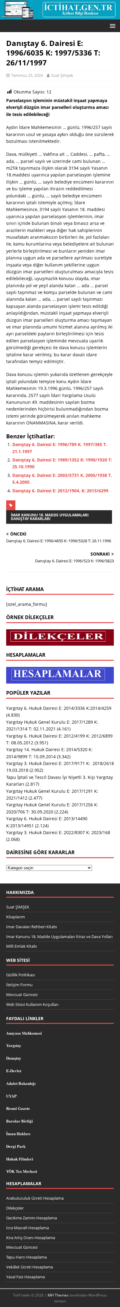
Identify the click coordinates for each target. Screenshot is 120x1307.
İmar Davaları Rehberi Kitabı (31, 926)
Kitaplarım (15, 917)
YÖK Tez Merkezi (21, 1171)
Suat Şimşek (62, 75)
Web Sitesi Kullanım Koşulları (32, 1004)
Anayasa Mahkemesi (24, 1033)
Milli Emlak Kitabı (21, 946)
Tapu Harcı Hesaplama (26, 1257)
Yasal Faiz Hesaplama (25, 1277)
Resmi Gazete (18, 1108)
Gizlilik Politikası (20, 975)
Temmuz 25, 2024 (27, 75)
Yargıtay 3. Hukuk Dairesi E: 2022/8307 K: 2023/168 (58, 832)
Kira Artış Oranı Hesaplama (30, 1237)
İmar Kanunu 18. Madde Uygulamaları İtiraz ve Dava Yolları (59, 936)
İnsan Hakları (18, 1133)
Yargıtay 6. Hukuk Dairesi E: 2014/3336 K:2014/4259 (58, 708)
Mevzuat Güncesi (22, 994)
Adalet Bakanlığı (21, 1083)
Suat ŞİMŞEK (17, 907)
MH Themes (58, 1295)
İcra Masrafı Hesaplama (27, 1227)
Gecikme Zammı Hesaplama (31, 1218)
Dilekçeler (15, 1208)
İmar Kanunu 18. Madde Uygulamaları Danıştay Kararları (50, 516)
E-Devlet (13, 1070)
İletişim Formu (19, 984)
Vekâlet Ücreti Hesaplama (29, 1267)
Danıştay (13, 1058)
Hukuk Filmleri (19, 1159)
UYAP (11, 1096)
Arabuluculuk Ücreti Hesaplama (35, 1198)
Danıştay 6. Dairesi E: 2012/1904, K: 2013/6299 (60, 491)
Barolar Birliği (19, 1121)
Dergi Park (16, 1146)
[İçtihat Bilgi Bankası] (60, 16)
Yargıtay (13, 1045)
